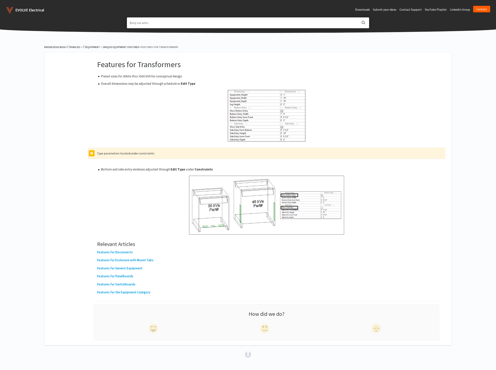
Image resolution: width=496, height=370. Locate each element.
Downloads (362, 9)
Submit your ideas (384, 9)
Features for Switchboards (116, 284)
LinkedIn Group (460, 9)
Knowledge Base (55, 47)
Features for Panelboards (115, 276)
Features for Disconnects (115, 252)
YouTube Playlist (436, 9)
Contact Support (411, 9)
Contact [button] (481, 9)
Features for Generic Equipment (119, 268)
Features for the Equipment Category (123, 292)
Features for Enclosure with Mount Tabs (125, 260)
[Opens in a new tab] (248, 354)
